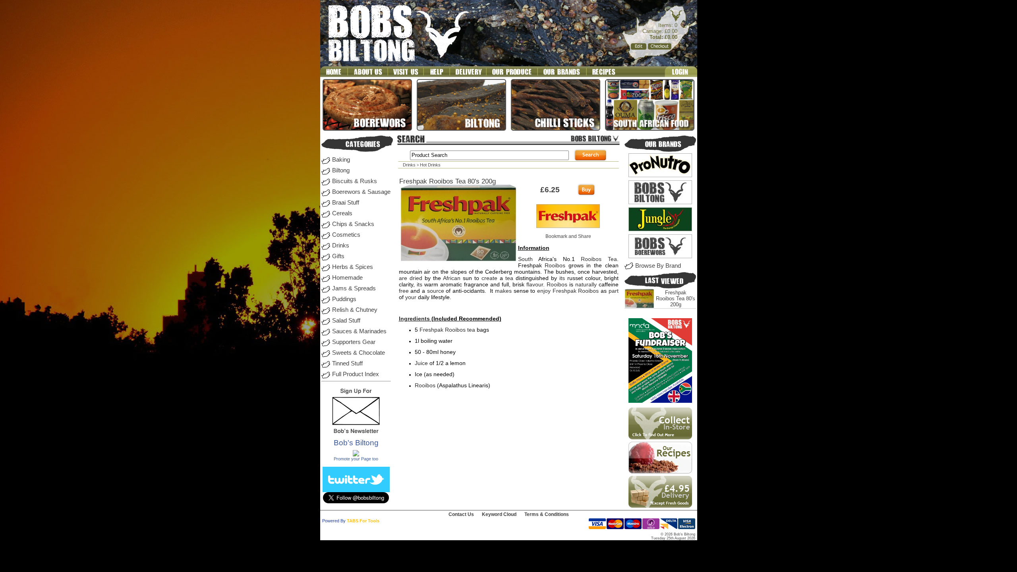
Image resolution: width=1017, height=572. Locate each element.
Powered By (334, 520)
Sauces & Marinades (359, 331)
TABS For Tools (363, 520)
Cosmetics (346, 235)
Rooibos (591, 259)
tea (509, 278)
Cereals (342, 213)
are (403, 278)
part (614, 291)
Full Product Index (355, 374)
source (435, 291)
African (451, 278)
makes (503, 291)
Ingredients (414, 318)
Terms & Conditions (546, 514)
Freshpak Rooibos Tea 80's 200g (675, 298)
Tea (612, 259)
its (562, 278)
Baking (341, 160)
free (404, 291)
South (525, 259)
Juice (421, 363)
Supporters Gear (353, 342)
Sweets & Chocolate (358, 353)
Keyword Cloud (499, 514)
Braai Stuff (345, 202)
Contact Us (461, 514)
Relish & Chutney (354, 310)
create (489, 278)
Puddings (344, 299)
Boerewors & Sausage (361, 192)
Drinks (340, 245)
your (410, 297)
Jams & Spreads (354, 288)
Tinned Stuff (347, 363)
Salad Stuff (346, 320)
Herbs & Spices (352, 267)
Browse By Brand (658, 266)
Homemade (347, 277)
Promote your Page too (356, 458)
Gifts (338, 256)
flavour (534, 284)
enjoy (544, 291)
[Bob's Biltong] (356, 455)
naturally (586, 284)
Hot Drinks (430, 164)
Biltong (341, 170)
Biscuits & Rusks (354, 181)
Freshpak (564, 291)
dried (416, 278)
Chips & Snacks (353, 224)
